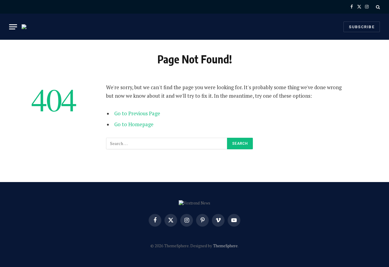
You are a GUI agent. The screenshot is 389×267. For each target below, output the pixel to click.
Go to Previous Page (137, 113)
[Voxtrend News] (28, 26)
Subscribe (361, 27)
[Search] (377, 7)
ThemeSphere (225, 245)
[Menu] (13, 27)
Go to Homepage (133, 124)
